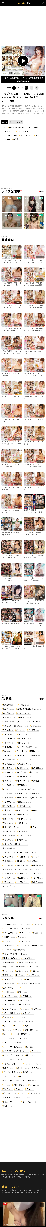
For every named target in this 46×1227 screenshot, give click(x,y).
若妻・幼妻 (29, 1102)
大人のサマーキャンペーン (16, 1051)
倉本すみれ (9, 747)
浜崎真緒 (8, 713)
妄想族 (8, 975)
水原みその (9, 835)
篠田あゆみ (24, 819)
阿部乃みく (9, 878)
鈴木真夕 (37, 882)
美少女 (25, 933)
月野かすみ (24, 806)
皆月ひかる (9, 734)
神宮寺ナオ (9, 831)
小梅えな (37, 878)
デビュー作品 (10, 1009)
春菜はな (8, 751)
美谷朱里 (37, 781)
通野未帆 (35, 793)
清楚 (27, 1097)
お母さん (34, 1093)
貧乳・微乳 (31, 1030)
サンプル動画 (11, 928)
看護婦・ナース (11, 1102)
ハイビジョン (10, 996)
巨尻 (20, 975)
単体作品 (6, 139)
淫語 (18, 1030)
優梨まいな (24, 802)
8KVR (7, 1106)
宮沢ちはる (21, 869)
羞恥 (25, 1009)
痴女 (22, 937)
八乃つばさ (24, 764)
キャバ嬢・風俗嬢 (10, 135)
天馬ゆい (8, 755)
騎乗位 (8, 966)
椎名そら (8, 865)
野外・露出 (20, 1085)
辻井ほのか (9, 785)
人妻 (18, 1026)
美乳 (7, 949)
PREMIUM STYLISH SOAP (19, 127)
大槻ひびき (25, 704)
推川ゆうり (9, 759)
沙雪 (4, 127)
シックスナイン (26, 135)
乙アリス (8, 730)
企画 (35, 971)
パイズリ (29, 958)
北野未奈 (8, 772)
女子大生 (9, 983)
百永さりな (24, 835)
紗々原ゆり (22, 882)
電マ (7, 1030)
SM (22, 1093)
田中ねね (21, 755)
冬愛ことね (36, 797)
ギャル (24, 1000)
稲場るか (8, 797)
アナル (36, 1051)
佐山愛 (7, 869)
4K (6, 1034)
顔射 (20, 966)
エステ (36, 1068)
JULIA (20, 730)
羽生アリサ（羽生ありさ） (15, 827)
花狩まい (35, 873)
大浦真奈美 (9, 886)
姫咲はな (23, 742)
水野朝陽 (35, 755)
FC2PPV (9, 937)
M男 (6, 1085)
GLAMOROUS (8, 131)
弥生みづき (25, 717)
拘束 (30, 1021)
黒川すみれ (9, 776)
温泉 (19, 1089)
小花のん (21, 840)
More (42, 192)
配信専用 (36, 983)
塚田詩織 (33, 861)
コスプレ (9, 992)
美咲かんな (24, 759)
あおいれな (22, 768)
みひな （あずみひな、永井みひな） (19, 789)
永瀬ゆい (23, 814)
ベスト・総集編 (11, 1013)
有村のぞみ (24, 776)
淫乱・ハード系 (27, 962)
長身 (30, 1089)
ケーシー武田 (22, 131)
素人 (26, 928)
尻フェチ (28, 1013)
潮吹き (15, 139)
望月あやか (9, 857)
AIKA (37, 721)
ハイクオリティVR (12, 1042)
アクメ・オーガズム (13, 1047)
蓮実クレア (23, 721)
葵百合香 (21, 873)
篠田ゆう (8, 709)
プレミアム (37, 127)
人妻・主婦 (10, 933)
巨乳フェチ (9, 1076)
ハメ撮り (9, 945)
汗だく (8, 1089)
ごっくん (8, 1059)
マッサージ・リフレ (13, 1055)
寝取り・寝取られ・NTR (15, 954)
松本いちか (24, 713)
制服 (22, 983)
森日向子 (8, 768)
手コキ (36, 1009)
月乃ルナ (36, 827)
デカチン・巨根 (11, 1072)
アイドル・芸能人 (12, 1064)
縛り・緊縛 (29, 1080)
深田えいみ (22, 781)
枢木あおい (24, 738)
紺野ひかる (9, 806)
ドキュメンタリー (12, 979)
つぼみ (7, 793)
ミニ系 (22, 1059)
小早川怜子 (9, 738)
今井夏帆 (23, 831)
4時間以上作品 (11, 958)
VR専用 (22, 1038)
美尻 (28, 1026)
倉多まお (8, 781)
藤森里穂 (37, 768)
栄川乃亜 (8, 873)
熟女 (37, 933)
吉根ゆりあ (9, 742)
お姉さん (22, 971)
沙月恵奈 (33, 730)
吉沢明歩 (23, 857)
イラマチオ (24, 1004)
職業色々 (8, 1068)
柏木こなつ (9, 819)
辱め (22, 992)
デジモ (38, 135)
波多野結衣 (9, 704)
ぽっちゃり (9, 1093)
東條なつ (21, 797)
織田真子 (23, 878)
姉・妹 (31, 1047)
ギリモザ (8, 1038)
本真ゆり (8, 810)
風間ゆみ (35, 751)
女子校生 (9, 962)
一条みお (21, 823)
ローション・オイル (13, 1021)
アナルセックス (11, 1097)
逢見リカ (8, 882)
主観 (7, 1017)
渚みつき (36, 726)
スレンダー (10, 941)
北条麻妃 (37, 865)
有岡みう (8, 823)
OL (25, 987)
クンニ (34, 1085)
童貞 (23, 1076)
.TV (23, 3)
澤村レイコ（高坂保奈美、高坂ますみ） (21, 852)
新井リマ (37, 857)
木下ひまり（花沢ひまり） (15, 726)
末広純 (22, 785)
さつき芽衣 (9, 764)
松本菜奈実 (9, 814)
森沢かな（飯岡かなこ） (29, 709)
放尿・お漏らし (11, 1080)
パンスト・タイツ (33, 1064)
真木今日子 (21, 793)
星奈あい (8, 840)
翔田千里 (21, 772)
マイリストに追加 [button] (17, 122)
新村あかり (9, 717)
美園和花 (8, 721)
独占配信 (26, 996)
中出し (24, 924)
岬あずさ (35, 869)
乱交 (7, 1026)
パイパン (34, 975)
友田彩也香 (9, 848)
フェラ (25, 941)
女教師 (27, 1072)
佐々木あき (24, 734)
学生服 (31, 1055)
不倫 (29, 979)
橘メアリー (22, 810)
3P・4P (23, 945)
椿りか (34, 772)
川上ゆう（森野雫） (28, 747)
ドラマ (33, 966)
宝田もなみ (9, 802)
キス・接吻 (9, 1000)
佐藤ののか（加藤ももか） (15, 844)
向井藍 (36, 810)
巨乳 (37, 924)
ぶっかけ (23, 1068)
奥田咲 (20, 861)
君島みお (21, 751)
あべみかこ (22, 865)
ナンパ (8, 971)
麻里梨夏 (8, 861)
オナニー (8, 1004)
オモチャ (19, 1017)
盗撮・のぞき (11, 987)
